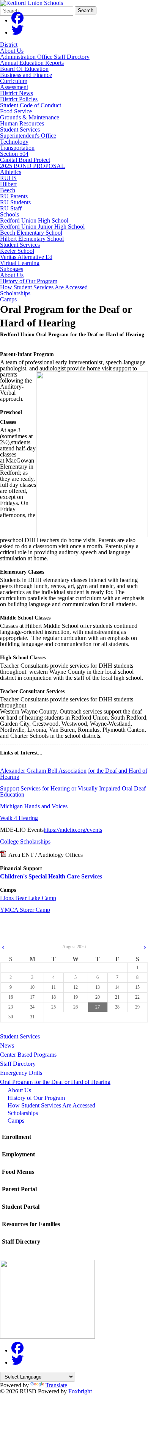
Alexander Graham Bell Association (43, 770)
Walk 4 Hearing (19, 818)
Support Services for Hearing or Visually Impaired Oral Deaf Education (73, 791)
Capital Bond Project (25, 160)
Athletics (10, 172)
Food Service (16, 111)
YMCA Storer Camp (25, 910)
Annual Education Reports (32, 63)
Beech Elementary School (31, 232)
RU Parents (14, 196)
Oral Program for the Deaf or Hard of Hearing (55, 1082)
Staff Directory (18, 1063)
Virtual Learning (19, 263)
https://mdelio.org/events (73, 830)
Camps (8, 299)
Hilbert (8, 184)
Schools (9, 214)
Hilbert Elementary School (32, 238)
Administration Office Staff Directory (45, 56)
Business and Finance (26, 75)
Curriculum (13, 81)
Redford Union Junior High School (42, 226)
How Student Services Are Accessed (44, 287)
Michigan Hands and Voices (34, 806)
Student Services (20, 129)
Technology (14, 141)
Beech (7, 190)
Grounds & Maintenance (29, 117)
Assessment (14, 87)
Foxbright (80, 1391)
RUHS (8, 178)
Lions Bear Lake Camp (28, 898)
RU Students (15, 202)
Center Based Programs (28, 1054)
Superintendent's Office (28, 135)
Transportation (17, 147)
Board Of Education (24, 69)
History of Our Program (28, 281)
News (7, 1045)
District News (16, 93)
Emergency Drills (21, 1073)
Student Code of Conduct (30, 105)
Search (85, 10)
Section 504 (14, 154)
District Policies (19, 99)
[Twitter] (17, 32)
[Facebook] (17, 20)
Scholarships (15, 293)
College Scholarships (25, 841)
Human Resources (22, 123)
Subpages (11, 269)
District (8, 44)
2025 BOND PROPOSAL (32, 166)
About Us (12, 50)
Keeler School (17, 251)
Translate (56, 1385)
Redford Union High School (34, 220)
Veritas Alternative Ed (26, 257)
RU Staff (11, 208)
